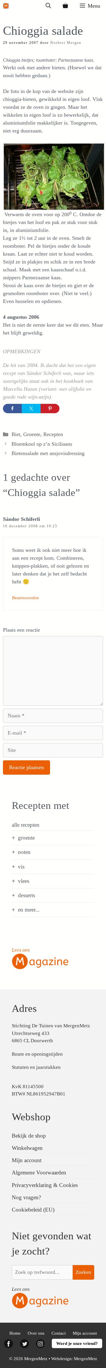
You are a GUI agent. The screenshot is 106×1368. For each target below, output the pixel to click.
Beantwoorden (25, 597)
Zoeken (83, 1272)
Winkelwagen (27, 1148)
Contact (59, 1333)
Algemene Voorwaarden (39, 1172)
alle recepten (25, 825)
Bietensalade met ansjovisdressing (48, 453)
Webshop (31, 1117)
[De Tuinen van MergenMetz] (6, 6)
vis (21, 867)
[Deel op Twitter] (31, 408)
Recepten (53, 434)
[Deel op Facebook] (12, 408)
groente (26, 838)
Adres (24, 1008)
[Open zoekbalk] (48, 6)
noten (24, 852)
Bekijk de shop (29, 1136)
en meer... (29, 910)
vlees (23, 881)
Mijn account (27, 1160)
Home (15, 1333)
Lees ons (21, 950)
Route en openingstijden (37, 1054)
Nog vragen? (26, 1197)
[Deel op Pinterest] (50, 408)
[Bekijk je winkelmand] (65, 6)
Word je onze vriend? (77, 1343)
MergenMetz (85, 1358)
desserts (26, 895)
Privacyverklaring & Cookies (45, 1185)
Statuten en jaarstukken (36, 1067)
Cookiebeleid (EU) (33, 1210)
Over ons (36, 1333)
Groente (31, 434)
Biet (15, 434)
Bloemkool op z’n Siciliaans (41, 444)
